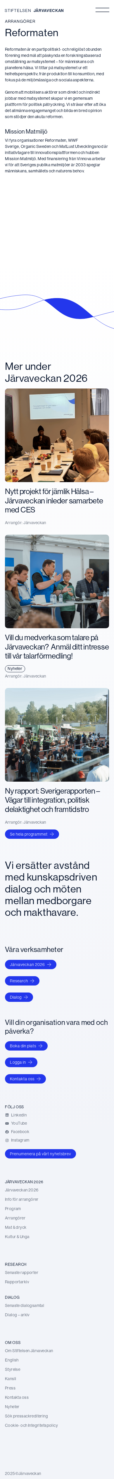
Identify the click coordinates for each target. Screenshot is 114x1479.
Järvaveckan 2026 (27, 964)
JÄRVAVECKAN (49, 10)
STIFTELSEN (18, 10)
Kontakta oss (22, 1078)
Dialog (16, 997)
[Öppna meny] (102, 10)
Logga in (18, 1062)
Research (19, 980)
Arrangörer (20, 21)
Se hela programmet (29, 834)
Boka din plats (23, 1046)
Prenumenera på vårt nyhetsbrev (40, 1153)
